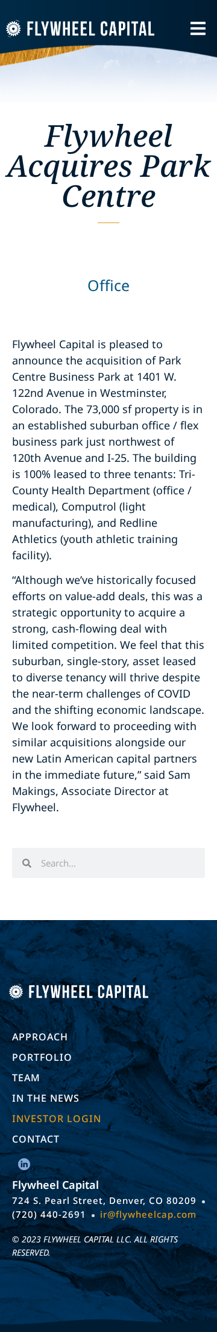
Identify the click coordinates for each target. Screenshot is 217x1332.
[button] (198, 28)
